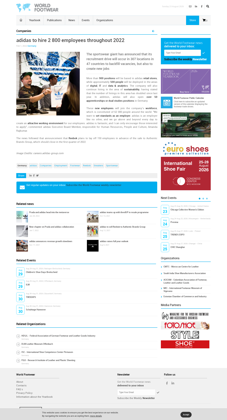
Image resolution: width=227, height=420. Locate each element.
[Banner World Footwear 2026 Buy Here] (186, 81)
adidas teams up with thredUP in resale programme (124, 212)
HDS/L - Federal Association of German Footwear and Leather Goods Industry (58, 336)
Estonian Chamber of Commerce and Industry (185, 296)
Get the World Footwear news (134, 381)
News (71, 20)
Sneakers (98, 165)
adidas (33, 165)
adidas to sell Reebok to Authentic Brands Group (122, 227)
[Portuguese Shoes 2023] (186, 124)
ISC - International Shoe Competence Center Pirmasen (47, 352)
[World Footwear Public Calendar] (166, 102)
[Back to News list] (153, 31)
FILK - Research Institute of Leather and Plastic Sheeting (48, 360)
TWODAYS (31, 297)
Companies (46, 165)
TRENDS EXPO (177, 234)
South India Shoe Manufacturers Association (185, 273)
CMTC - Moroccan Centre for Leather (181, 266)
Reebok (87, 165)
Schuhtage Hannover (36, 309)
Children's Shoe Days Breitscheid (41, 272)
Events (86, 20)
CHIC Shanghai (177, 247)
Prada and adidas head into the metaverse (49, 212)
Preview (174, 222)
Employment (61, 165)
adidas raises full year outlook (114, 241)
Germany (32, 46)
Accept (186, 415)
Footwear (75, 165)
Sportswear (112, 165)
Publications (54, 20)
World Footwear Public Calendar (189, 98)
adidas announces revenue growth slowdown (50, 241)
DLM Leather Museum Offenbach (37, 344)
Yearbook (34, 20)
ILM (28, 284)
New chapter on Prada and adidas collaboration (51, 227)
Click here (178, 101)
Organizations (104, 20)
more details (96, 416)
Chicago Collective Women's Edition (187, 209)
